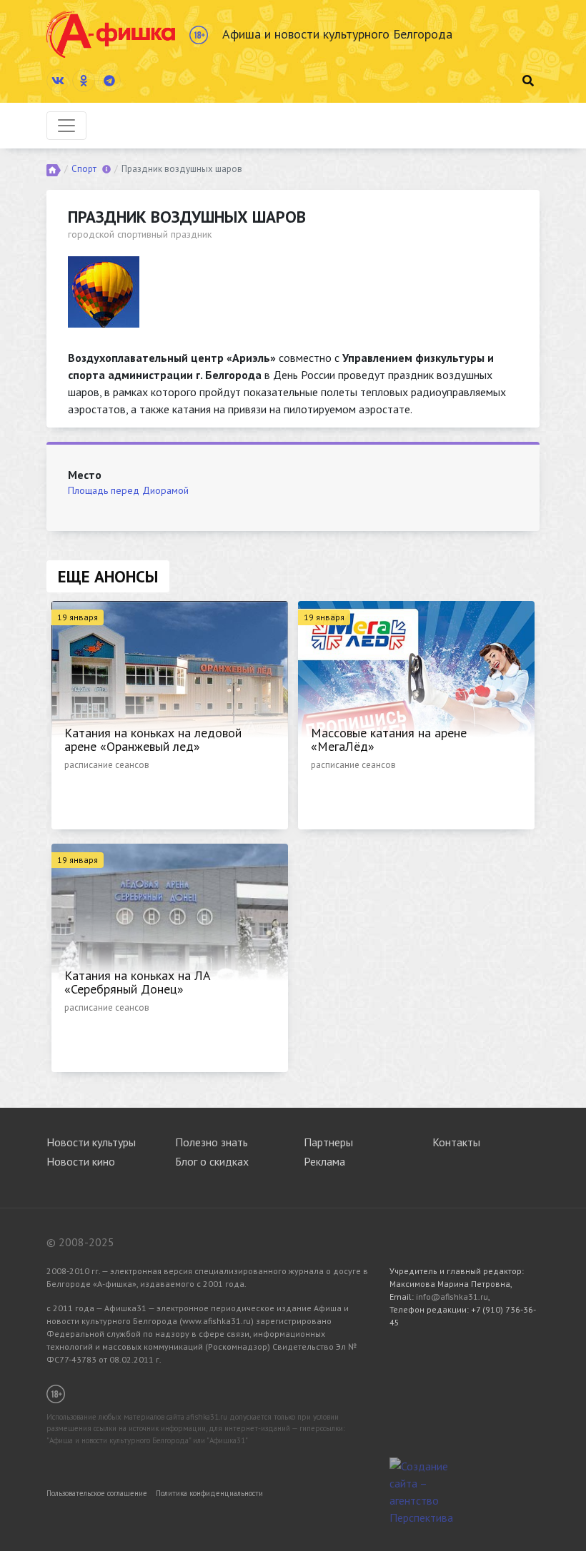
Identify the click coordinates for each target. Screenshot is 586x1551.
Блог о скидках (212, 1161)
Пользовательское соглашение (96, 1493)
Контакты (456, 1142)
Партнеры (328, 1142)
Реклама (324, 1161)
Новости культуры (91, 1142)
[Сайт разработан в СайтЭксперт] (425, 1490)
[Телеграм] (109, 80)
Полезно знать (211, 1142)
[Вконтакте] (57, 80)
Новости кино (80, 1161)
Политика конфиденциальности (209, 1493)
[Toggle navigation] (66, 125)
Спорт (83, 169)
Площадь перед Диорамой (128, 490)
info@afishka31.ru (452, 1296)
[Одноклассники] (83, 80)
